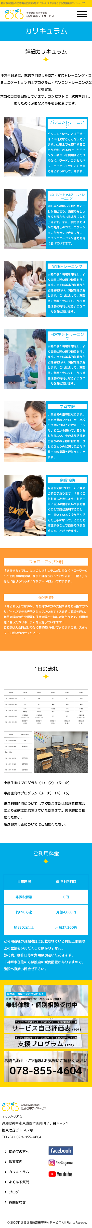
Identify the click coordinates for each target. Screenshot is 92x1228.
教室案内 (15, 1161)
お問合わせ (17, 1202)
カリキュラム (19, 1171)
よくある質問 (19, 1182)
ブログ (14, 1192)
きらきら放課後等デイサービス (41, 1222)
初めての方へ (19, 1151)
